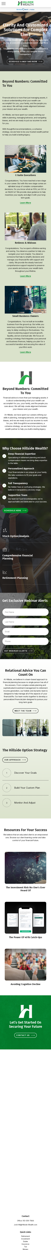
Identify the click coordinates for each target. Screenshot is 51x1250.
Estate (25, 1241)
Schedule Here (12, 510)
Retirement (25, 1236)
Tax (25, 1247)
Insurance (25, 1244)
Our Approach (12, 760)
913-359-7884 (28, 1221)
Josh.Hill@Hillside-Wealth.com (25, 1225)
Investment (25, 1239)
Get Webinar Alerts (15, 651)
